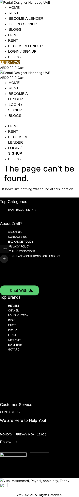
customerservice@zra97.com (24, 427)
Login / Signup (23, 24)
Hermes (13, 305)
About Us (15, 231)
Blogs (15, 29)
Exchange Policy (20, 241)
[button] (16, 120)
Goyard (13, 349)
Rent (14, 13)
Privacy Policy (19, 246)
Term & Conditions (21, 251)
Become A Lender (26, 18)
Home (14, 7)
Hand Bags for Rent (23, 210)
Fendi (12, 334)
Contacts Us (17, 236)
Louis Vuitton (18, 315)
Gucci (12, 325)
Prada (12, 330)
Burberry (15, 344)
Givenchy (15, 339)
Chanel (13, 310)
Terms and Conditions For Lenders (34, 256)
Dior (11, 320)
